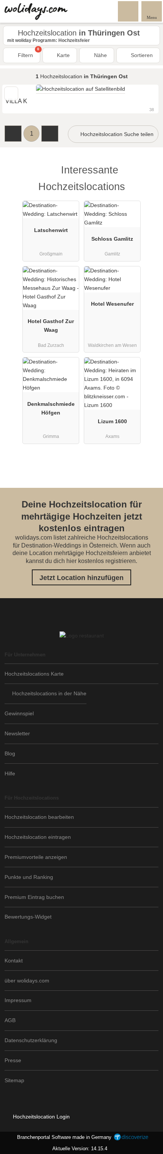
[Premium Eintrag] (147, 177)
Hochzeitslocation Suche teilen (116, 134)
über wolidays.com (27, 981)
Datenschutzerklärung (31, 1040)
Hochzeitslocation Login (40, 1117)
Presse (13, 1060)
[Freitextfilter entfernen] (128, 11)
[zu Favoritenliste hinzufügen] (11, 94)
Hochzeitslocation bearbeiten (39, 817)
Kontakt (14, 961)
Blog (10, 753)
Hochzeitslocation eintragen (38, 837)
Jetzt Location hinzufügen (81, 578)
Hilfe (10, 773)
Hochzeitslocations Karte (34, 674)
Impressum (18, 1000)
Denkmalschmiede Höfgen (51, 408)
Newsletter (17, 733)
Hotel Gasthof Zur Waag (51, 325)
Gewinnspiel (19, 713)
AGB (10, 1020)
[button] (13, 133)
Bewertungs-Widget (28, 917)
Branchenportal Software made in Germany (63, 1137)
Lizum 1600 (112, 421)
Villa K (16, 101)
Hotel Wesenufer (112, 304)
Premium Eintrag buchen (34, 897)
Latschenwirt (51, 230)
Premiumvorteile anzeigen (36, 857)
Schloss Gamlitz (112, 239)
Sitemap (14, 1080)
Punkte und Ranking (29, 877)
